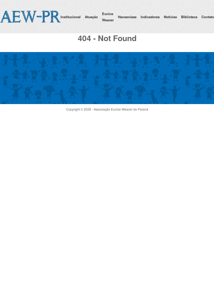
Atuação (91, 16)
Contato (207, 16)
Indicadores (150, 16)
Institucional (71, 16)
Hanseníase (127, 16)
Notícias (170, 16)
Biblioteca (189, 16)
